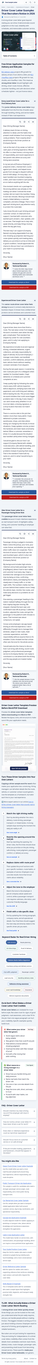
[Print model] (24, 122)
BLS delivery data (8, 72)
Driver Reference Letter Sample (14, 1266)
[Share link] (28, 122)
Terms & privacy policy (9, 1358)
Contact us (33, 1358)
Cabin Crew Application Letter (14, 1235)
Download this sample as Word (19, 282)
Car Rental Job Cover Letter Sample (15, 1200)
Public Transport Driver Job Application (17, 1183)
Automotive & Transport (22, 7)
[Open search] (30, 2)
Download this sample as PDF (19, 287)
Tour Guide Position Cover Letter (15, 1249)
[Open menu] (34, 2)
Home (3, 7)
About (26, 1358)
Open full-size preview (19, 768)
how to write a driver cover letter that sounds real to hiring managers (18, 804)
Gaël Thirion (14, 17)
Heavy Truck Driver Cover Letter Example (18, 1166)
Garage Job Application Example (14, 1218)
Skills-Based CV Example (11, 1284)
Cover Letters (10, 7)
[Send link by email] (33, 122)
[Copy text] (20, 122)
